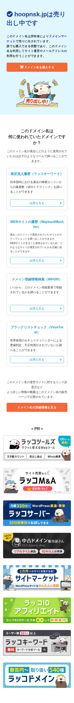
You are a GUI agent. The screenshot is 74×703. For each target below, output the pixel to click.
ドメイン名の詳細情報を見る (37, 407)
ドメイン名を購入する (39, 67)
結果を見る (37, 203)
